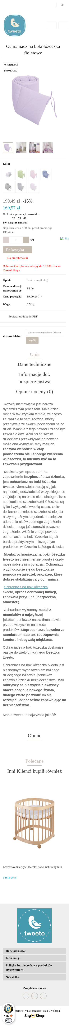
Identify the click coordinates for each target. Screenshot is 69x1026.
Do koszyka (15, 250)
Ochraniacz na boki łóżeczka (26, 587)
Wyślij (32, 340)
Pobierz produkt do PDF (23, 316)
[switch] (8, 1020)
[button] (34, 951)
